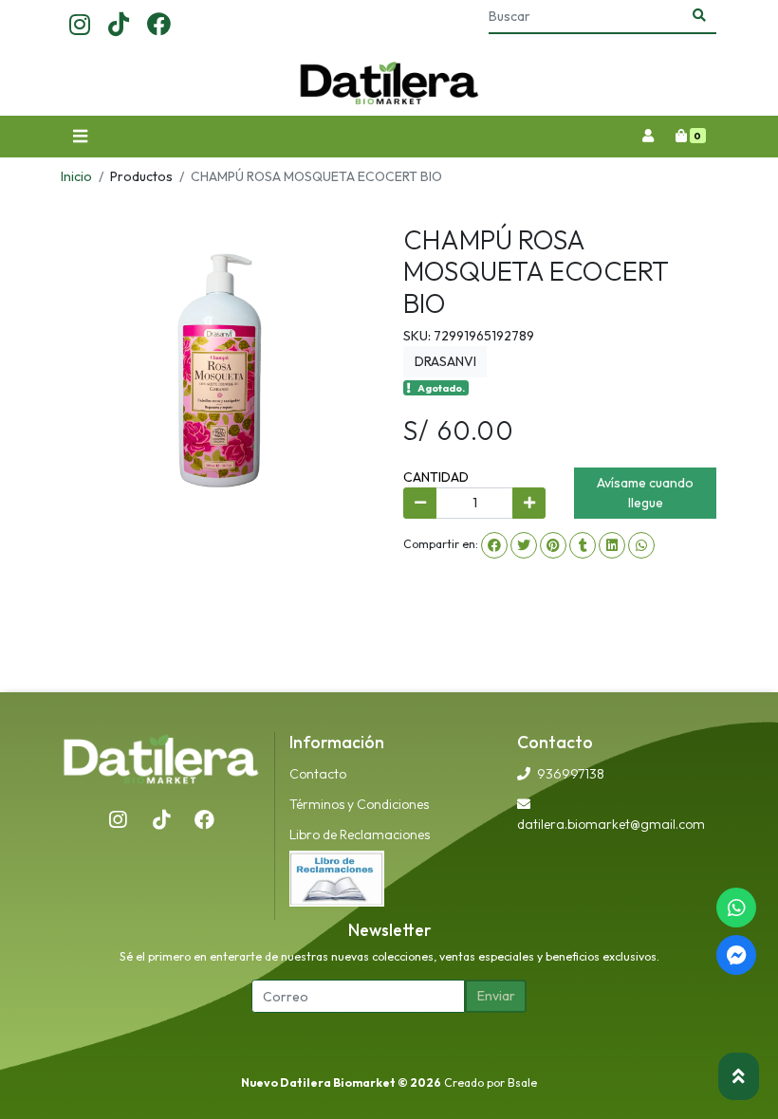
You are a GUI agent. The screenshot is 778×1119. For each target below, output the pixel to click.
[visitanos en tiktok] (119, 25)
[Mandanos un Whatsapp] (736, 907)
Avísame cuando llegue (645, 492)
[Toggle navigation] (80, 137)
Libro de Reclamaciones (359, 834)
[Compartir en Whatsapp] (641, 545)
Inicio (76, 176)
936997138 (570, 773)
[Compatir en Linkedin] (612, 545)
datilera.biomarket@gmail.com (611, 824)
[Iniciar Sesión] (647, 136)
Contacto (317, 773)
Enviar (496, 995)
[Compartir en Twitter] (523, 545)
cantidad (436, 477)
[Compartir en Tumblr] (582, 545)
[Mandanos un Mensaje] (736, 955)
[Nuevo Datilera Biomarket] (389, 83)
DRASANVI (445, 361)
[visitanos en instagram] (80, 25)
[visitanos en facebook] (158, 25)
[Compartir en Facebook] (494, 545)
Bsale (522, 1082)
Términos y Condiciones (359, 804)
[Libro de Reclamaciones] (336, 877)
